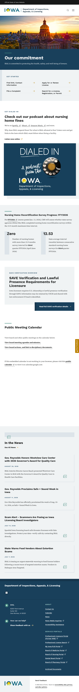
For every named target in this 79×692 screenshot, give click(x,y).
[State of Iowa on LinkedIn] (6, 594)
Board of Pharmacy (55, 662)
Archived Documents (53, 669)
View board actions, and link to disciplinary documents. (28, 347)
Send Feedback (41, 680)
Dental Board (52, 658)
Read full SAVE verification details (53, 306)
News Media (53, 621)
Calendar (48, 613)
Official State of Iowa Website (14, 2)
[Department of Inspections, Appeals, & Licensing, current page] (12, 10)
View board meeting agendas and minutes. (23, 342)
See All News (10, 447)
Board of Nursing (54, 654)
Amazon (37, 125)
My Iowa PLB (52, 646)
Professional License (56, 642)
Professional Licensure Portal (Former (56, 637)
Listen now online (12, 139)
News (47, 617)
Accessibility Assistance (54, 625)
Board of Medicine (54, 650)
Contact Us (49, 609)
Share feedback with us (20, 625)
